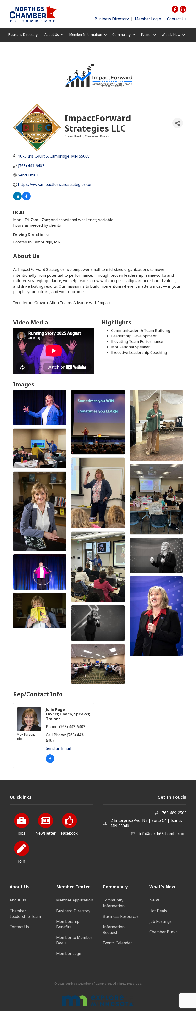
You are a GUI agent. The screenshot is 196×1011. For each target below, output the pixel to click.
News (154, 900)
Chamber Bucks (163, 931)
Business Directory (112, 19)
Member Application (74, 900)
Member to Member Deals (74, 940)
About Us (18, 900)
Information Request (114, 929)
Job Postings (160, 921)
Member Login (148, 19)
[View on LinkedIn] (17, 199)
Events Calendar (117, 942)
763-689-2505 (174, 812)
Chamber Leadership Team (25, 913)
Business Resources (121, 916)
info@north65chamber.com (162, 833)
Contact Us (176, 19)
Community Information (114, 902)
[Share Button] (177, 123)
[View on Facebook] (26, 199)
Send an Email (58, 748)
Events (146, 34)
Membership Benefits (67, 924)
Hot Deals (158, 910)
